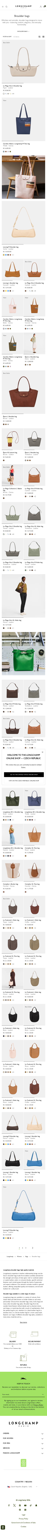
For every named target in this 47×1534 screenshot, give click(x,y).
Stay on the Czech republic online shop (24, 781)
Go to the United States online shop (24, 774)
